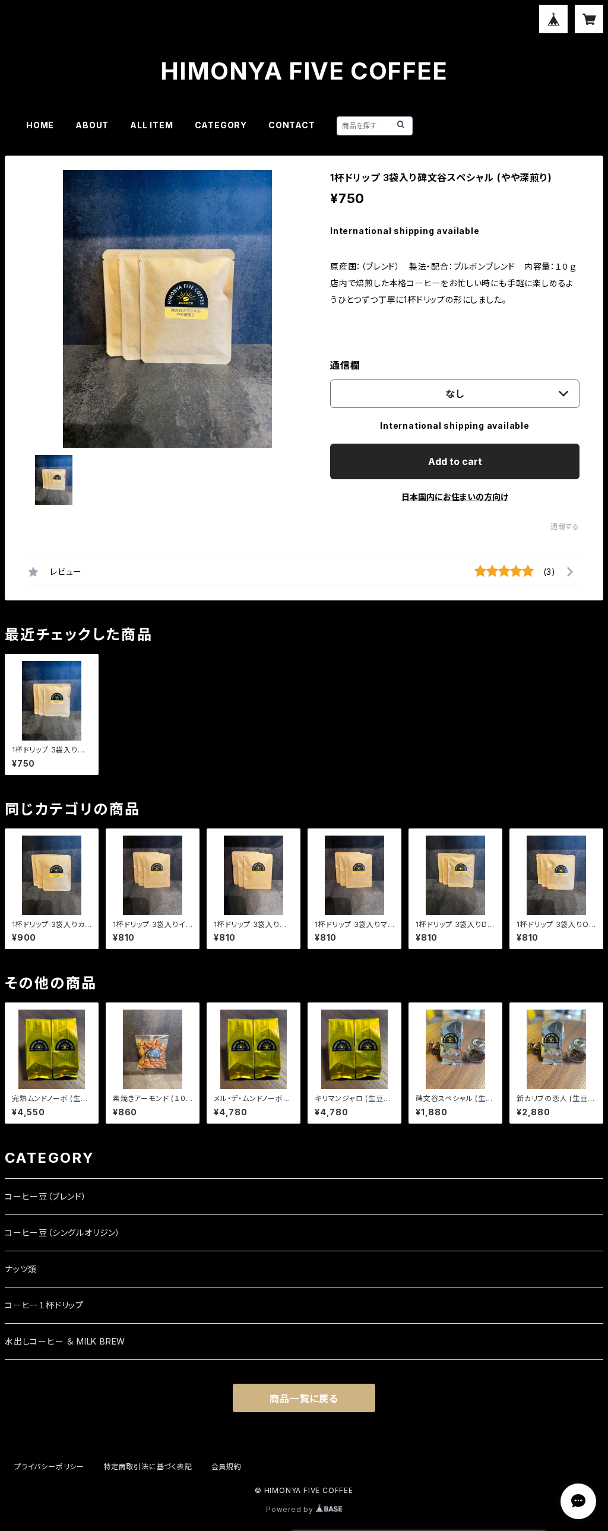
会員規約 (226, 1466)
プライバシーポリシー (49, 1466)
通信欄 (345, 365)
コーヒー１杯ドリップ (44, 1305)
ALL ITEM (151, 125)
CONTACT (291, 125)
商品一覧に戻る (304, 1399)
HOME (40, 125)
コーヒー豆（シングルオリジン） (63, 1233)
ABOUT (92, 125)
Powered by (291, 1509)
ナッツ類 (21, 1269)
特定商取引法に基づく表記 (147, 1466)
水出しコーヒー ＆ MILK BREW (65, 1341)
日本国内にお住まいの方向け (454, 497)
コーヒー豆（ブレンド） (46, 1196)
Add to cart (455, 461)
